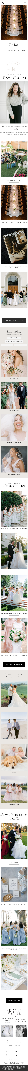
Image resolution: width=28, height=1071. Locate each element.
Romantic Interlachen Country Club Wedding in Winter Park (14, 311)
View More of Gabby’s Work (14, 664)
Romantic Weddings (14, 410)
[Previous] (3, 22)
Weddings (14, 709)
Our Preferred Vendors (14, 474)
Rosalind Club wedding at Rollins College (14, 613)
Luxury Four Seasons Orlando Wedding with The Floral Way (14, 267)
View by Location (20, 345)
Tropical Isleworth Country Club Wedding (14, 528)
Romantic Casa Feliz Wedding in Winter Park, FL (14, 656)
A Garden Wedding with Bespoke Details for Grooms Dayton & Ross (14, 180)
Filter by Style (6, 345)
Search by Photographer (14, 341)
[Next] (24, 22)
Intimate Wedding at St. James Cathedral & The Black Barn (14, 905)
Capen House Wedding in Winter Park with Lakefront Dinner (14, 993)
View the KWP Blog (14, 1000)
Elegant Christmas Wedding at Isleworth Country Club (14, 862)
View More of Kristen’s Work (14, 320)
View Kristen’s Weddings (16, 50)
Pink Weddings (14, 378)
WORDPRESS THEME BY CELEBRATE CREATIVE (14, 1068)
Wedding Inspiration (14, 804)
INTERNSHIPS (10, 1069)
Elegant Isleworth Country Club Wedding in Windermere (14, 949)
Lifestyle (14, 772)
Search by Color (14, 337)
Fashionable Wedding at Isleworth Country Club (14, 223)
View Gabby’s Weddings (15, 53)
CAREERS (4, 1069)
